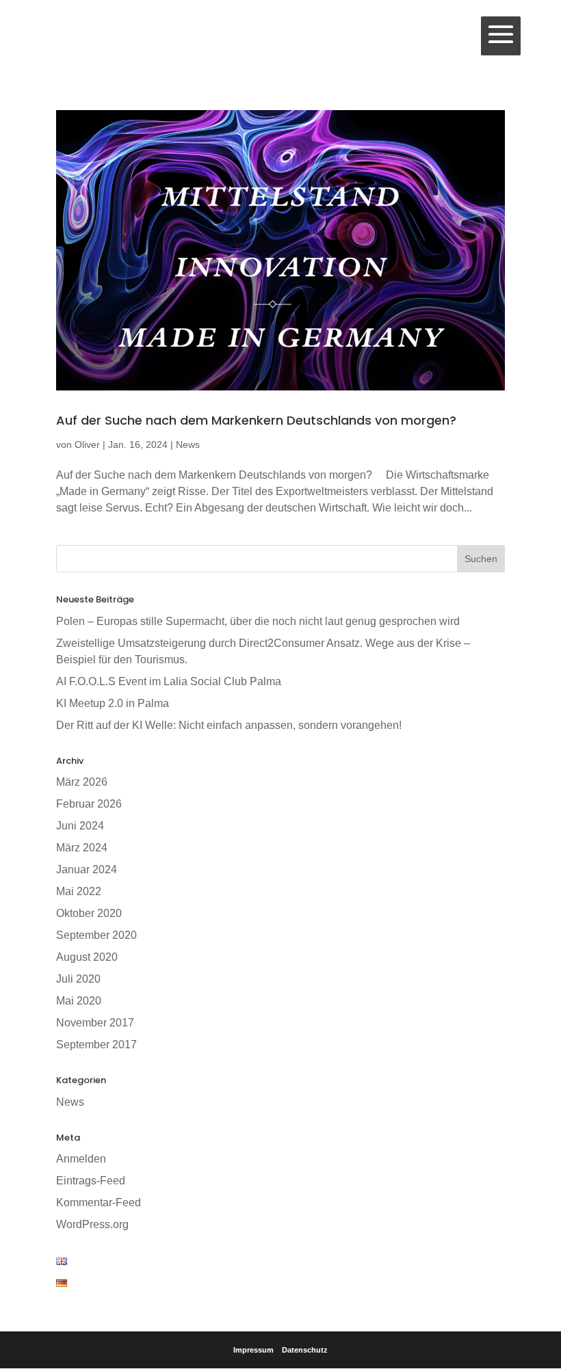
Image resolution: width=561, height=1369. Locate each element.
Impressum (253, 1350)
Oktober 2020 (89, 913)
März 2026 (81, 782)
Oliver (87, 444)
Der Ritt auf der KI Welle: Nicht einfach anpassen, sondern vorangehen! (229, 725)
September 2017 (96, 1044)
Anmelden (81, 1159)
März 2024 (81, 847)
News (188, 444)
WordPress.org (92, 1224)
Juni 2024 (80, 826)
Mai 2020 (78, 1001)
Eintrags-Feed (90, 1180)
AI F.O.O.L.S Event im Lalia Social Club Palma (168, 681)
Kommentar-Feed (98, 1202)
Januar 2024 (86, 869)
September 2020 (96, 935)
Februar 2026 (89, 804)
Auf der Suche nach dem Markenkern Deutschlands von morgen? (256, 420)
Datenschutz (305, 1350)
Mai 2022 (78, 891)
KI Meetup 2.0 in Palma (112, 703)
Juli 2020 (78, 979)
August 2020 (87, 957)
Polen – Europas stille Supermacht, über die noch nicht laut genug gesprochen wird (258, 621)
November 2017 (95, 1022)
